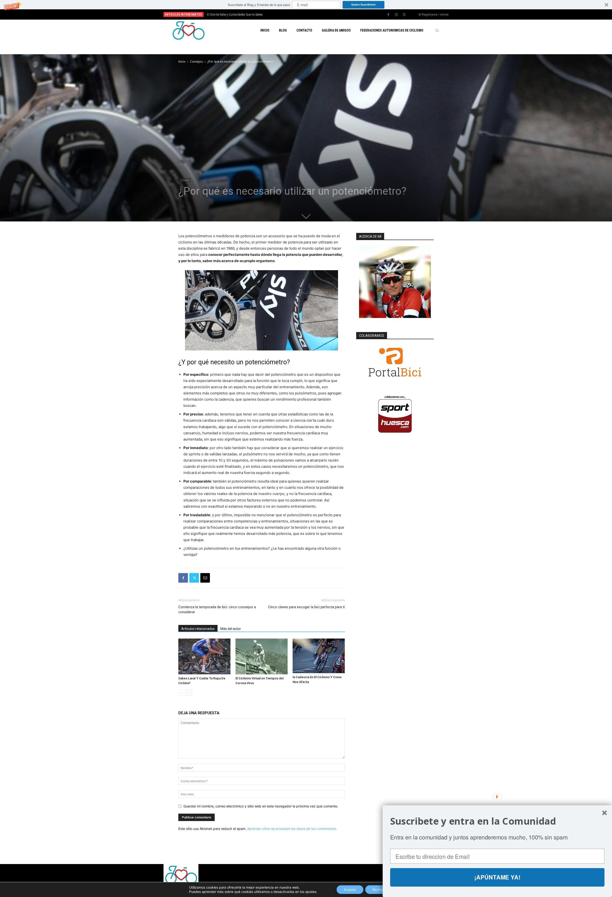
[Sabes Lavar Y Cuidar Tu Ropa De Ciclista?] (204, 656)
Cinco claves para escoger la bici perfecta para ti (306, 607)
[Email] (205, 578)
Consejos (196, 61)
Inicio (182, 61)
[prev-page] (181, 693)
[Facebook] (388, 14)
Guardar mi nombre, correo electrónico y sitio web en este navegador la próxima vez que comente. (260, 806)
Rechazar (379, 889)
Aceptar (350, 889)
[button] (306, 4)
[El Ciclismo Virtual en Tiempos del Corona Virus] (261, 656)
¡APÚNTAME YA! (497, 877)
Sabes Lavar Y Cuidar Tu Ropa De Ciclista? (233, 14)
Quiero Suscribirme (363, 4)
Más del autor (230, 629)
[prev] (314, 14)
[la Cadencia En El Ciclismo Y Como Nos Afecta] (319, 656)
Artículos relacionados (198, 629)
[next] (322, 14)
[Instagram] (396, 14)
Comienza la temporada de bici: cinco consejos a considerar (217, 609)
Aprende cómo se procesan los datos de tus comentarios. (292, 829)
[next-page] (189, 693)
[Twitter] (404, 14)
